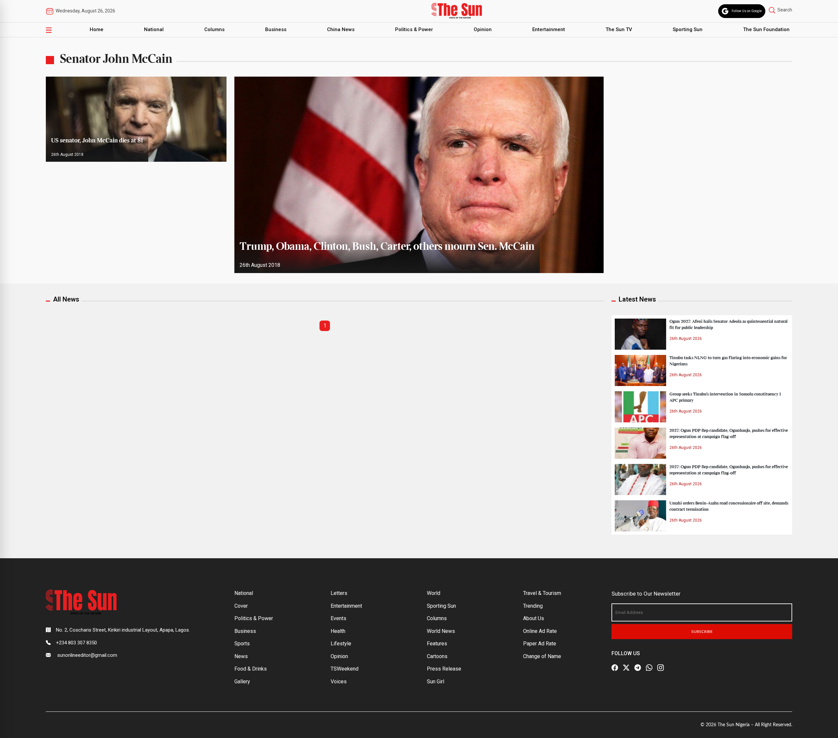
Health (338, 631)
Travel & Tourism (542, 593)
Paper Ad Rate (539, 643)
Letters (339, 593)
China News (341, 29)
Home (96, 29)
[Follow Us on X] (626, 668)
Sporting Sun (687, 29)
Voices (339, 681)
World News (441, 631)
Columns (214, 29)
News (241, 656)
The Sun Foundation (766, 29)
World (433, 593)
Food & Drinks (250, 669)
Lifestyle (341, 643)
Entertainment (548, 29)
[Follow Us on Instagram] (660, 668)
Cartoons (437, 656)
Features (437, 643)
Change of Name (542, 656)
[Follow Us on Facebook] (614, 668)
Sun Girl (435, 681)
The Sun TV (619, 29)
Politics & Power (414, 29)
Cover (241, 606)
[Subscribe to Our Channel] (637, 668)
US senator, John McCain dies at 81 (97, 140)
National (154, 29)
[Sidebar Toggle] (49, 30)
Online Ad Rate (540, 631)
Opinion (483, 29)
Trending (533, 606)
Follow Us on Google (747, 11)
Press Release (444, 669)
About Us (533, 618)
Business (275, 29)
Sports (242, 643)
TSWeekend (344, 669)
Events (338, 618)
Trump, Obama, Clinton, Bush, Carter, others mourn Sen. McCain (387, 247)
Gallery (242, 681)
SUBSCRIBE (702, 632)
